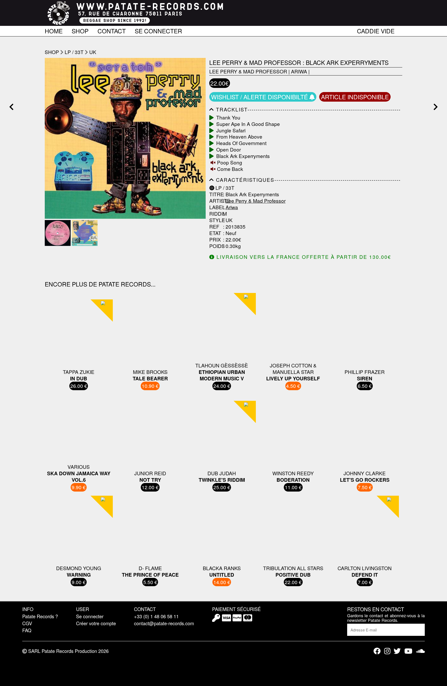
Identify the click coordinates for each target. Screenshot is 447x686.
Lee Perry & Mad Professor (248, 71)
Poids (215, 246)
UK (92, 51)
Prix (215, 239)
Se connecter (158, 30)
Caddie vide (375, 30)
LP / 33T (74, 51)
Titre (215, 194)
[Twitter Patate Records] (397, 650)
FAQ (26, 630)
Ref (214, 226)
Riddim (215, 213)
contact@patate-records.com (164, 623)
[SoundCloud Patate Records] (420, 650)
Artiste (215, 201)
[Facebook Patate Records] (377, 650)
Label (215, 207)
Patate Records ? (40, 616)
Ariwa (299, 71)
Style (215, 220)
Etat (215, 233)
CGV (27, 623)
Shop (80, 30)
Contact (112, 30)
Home (54, 30)
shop (52, 51)
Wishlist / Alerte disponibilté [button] (260, 97)
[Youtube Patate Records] (408, 650)
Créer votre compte (96, 623)
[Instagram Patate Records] (387, 650)
